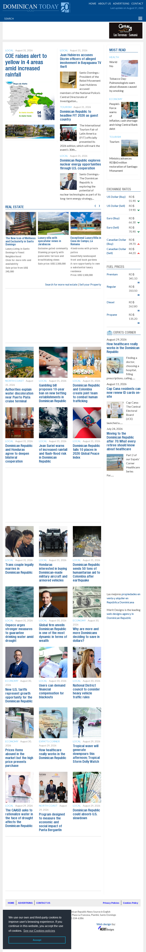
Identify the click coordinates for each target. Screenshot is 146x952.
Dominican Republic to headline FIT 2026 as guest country (79, 115)
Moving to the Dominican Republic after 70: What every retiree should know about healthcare (121, 441)
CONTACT (137, 3)
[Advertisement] (68, 31)
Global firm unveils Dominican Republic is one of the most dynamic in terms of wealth (53, 633)
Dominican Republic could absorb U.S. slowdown (86, 814)
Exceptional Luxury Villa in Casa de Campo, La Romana (86, 241)
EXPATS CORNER (124, 332)
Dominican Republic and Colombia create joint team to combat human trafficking (86, 393)
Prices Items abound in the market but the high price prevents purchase (19, 758)
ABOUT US (104, 3)
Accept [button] (37, 940)
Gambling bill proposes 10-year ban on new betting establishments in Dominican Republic (52, 393)
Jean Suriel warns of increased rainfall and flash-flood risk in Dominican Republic (53, 453)
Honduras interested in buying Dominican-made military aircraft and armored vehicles (53, 572)
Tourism (66, 106)
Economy (79, 620)
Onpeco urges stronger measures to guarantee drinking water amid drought (19, 633)
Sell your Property (90, 284)
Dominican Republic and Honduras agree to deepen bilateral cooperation (19, 453)
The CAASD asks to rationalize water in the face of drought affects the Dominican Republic (19, 818)
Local (9, 50)
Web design (104, 924)
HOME (92, 3)
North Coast (14, 380)
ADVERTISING (121, 3)
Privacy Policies (111, 903)
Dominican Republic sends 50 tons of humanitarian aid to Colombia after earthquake (86, 572)
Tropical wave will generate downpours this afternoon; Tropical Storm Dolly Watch (86, 754)
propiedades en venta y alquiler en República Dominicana (123, 598)
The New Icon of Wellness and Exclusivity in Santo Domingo (21, 241)
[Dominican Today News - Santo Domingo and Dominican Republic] (36, 7)
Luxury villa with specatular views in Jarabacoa (49, 241)
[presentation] (95, 205)
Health (114, 57)
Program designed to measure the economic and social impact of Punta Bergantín (52, 822)
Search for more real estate (61, 284)
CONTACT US (43, 903)
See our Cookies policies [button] (39, 930)
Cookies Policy (130, 903)
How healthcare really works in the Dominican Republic (52, 754)
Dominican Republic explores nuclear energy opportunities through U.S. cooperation (80, 164)
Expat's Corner (49, 741)
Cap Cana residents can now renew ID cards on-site (123, 392)
